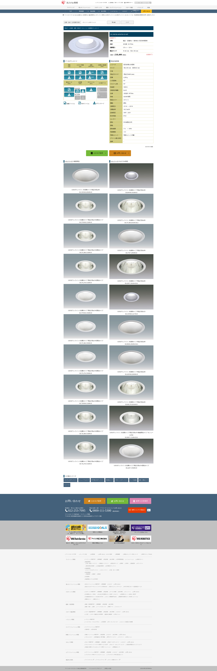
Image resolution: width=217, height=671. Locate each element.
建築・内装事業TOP (89, 604)
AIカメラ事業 (69, 642)
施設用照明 (87, 561)
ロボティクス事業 (70, 591)
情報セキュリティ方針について (131, 554)
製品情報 (92, 11)
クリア (127, 22)
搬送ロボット (97, 599)
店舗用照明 (87, 568)
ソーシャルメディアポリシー (95, 668)
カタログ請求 (98, 153)
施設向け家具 (69, 659)
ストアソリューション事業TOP (92, 627)
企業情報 (111, 2)
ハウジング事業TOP (89, 619)
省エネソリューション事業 (73, 584)
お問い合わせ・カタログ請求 (105, 554)
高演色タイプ (109, 480)
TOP (70, 11)
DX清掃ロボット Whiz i (90, 594)
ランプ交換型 (133, 480)
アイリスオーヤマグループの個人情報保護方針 (75, 668)
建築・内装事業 (70, 604)
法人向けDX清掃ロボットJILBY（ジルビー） (108, 594)
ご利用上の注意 (107, 668)
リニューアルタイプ (84, 480)
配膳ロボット (88, 599)
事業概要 (81, 11)
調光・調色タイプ (143, 480)
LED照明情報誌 (120, 559)
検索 (114, 22)
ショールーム (113, 11)
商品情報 (106, 559)
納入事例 (103, 11)
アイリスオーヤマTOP (102, 2)
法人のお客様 (72, 3)
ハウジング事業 (70, 619)
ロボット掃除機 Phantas (111, 596)
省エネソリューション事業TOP (92, 584)
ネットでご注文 (119, 2)
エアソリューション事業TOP (91, 652)
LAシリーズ (69, 161)
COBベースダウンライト (121, 480)
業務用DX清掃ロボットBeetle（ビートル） (129, 596)
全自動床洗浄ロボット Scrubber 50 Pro (94, 596)
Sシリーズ (66, 485)
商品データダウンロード (113, 642)
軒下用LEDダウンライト (98, 480)
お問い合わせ (146, 11)
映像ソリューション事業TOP (91, 634)
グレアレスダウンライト (70, 480)
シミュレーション (130, 559)
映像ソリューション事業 (72, 634)
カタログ (124, 11)
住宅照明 (87, 576)
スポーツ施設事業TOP (90, 611)
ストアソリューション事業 (73, 627)
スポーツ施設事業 (70, 612)
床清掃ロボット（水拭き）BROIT (128, 594)
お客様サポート (129, 2)
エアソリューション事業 (72, 652)
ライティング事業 (70, 559)
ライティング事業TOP (90, 559)
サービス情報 (113, 591)
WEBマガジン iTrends (147, 554)
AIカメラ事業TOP (89, 642)
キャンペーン (128, 591)
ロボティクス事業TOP (90, 591)
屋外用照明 (87, 572)
